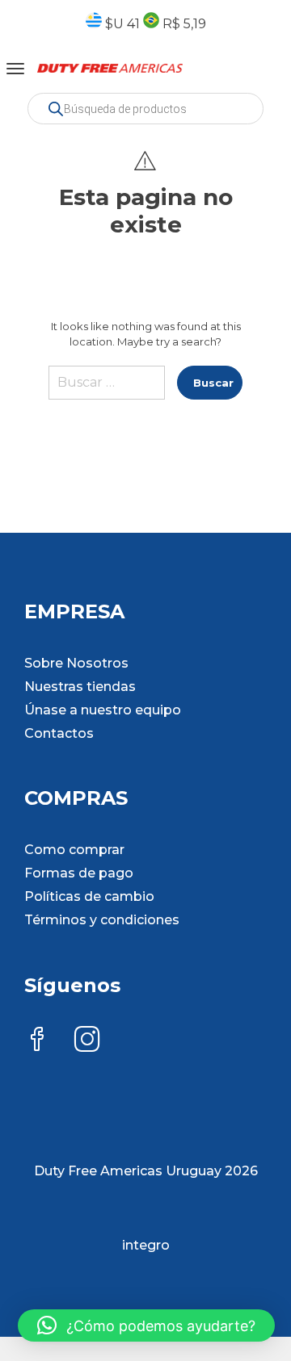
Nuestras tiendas (80, 686)
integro (146, 1245)
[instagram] (87, 1041)
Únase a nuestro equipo (102, 710)
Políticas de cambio (89, 896)
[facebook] (37, 1041)
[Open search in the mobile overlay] (145, 109)
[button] (146, 1325)
